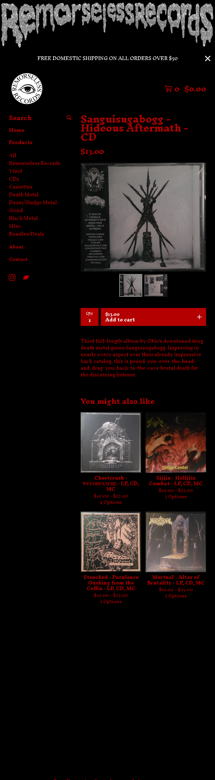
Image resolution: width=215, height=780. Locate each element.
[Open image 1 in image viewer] (143, 217)
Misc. (15, 226)
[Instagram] (12, 277)
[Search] (69, 117)
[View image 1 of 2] (130, 285)
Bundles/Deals (26, 234)
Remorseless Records (34, 163)
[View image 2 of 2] (155, 285)
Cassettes (20, 187)
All (12, 155)
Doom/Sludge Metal (33, 202)
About (16, 247)
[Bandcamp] (26, 277)
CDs (14, 179)
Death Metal (24, 195)
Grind (16, 210)
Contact (18, 259)
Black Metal (23, 218)
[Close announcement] (208, 58)
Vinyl (15, 171)
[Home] (27, 89)
